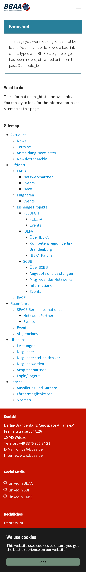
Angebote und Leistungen (51, 273)
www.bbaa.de (31, 455)
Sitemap (24, 399)
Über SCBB (39, 267)
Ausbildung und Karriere (37, 387)
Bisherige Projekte (32, 206)
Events (29, 182)
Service (16, 381)
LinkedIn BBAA (20, 483)
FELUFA (36, 219)
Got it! (43, 562)
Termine (24, 146)
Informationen (42, 285)
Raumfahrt (19, 303)
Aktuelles (18, 134)
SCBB (27, 261)
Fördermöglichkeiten (34, 393)
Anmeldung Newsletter (36, 152)
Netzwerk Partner (38, 315)
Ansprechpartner (31, 369)
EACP (21, 297)
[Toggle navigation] (78, 7)
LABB (21, 170)
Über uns (17, 339)
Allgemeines (27, 333)
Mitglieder (25, 351)
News (21, 140)
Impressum (13, 522)
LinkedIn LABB (20, 496)
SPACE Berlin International (39, 309)
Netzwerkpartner (38, 176)
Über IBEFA (39, 237)
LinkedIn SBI (18, 489)
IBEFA (28, 231)
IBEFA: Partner (42, 255)
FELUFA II (31, 213)
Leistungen (26, 345)
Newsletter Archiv (32, 158)
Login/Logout (28, 375)
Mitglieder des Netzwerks (51, 279)
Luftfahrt (17, 164)
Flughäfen (25, 194)
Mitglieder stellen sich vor (38, 357)
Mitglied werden (30, 363)
